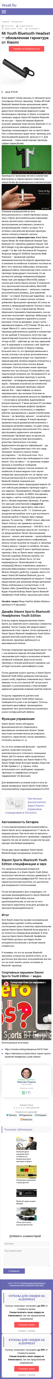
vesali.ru (9, 5)
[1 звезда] (15, 1108)
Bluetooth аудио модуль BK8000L (26, 1202)
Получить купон (26, 1325)
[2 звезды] (17, 1108)
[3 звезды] (19, 1108)
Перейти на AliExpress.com (26, 49)
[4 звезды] (22, 1108)
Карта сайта (39, 1285)
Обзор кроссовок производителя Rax (24, 1223)
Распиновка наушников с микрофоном (26, 1181)
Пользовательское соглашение (21, 1285)
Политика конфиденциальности (33, 1283)
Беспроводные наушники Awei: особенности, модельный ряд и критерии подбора (24, 1156)
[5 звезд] (24, 1108)
